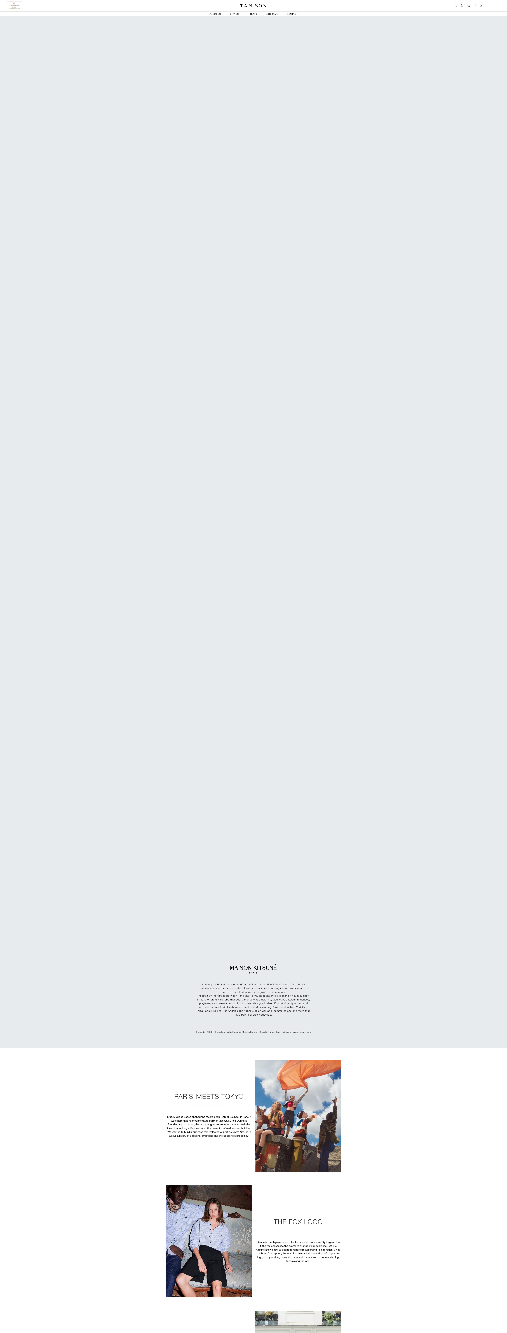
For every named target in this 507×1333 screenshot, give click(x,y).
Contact (292, 14)
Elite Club (272, 14)
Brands (234, 14)
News (253, 14)
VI (481, 5)
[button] (469, 6)
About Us (215, 14)
